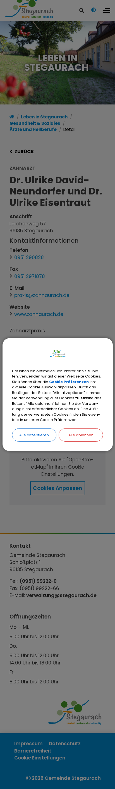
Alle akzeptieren (34, 434)
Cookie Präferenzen (69, 381)
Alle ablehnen (81, 434)
